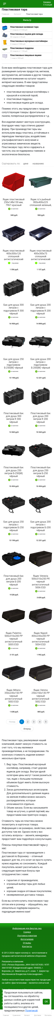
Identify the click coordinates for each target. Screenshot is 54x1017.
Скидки (27, 932)
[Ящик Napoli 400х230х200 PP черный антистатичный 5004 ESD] (40, 615)
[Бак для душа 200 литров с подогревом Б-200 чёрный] (40, 504)
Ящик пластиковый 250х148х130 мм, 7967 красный (13, 202)
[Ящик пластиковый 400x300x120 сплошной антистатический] (13, 233)
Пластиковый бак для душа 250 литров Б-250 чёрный (41, 472)
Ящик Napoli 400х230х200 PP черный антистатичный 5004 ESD (41, 639)
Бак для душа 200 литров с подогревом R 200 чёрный (40, 309)
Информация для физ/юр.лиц (27, 928)
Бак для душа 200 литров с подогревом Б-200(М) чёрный (40, 363)
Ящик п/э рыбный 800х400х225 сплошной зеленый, (40, 202)
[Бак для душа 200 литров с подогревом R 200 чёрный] (40, 287)
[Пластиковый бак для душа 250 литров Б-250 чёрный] (40, 450)
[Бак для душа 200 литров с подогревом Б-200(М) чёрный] (40, 342)
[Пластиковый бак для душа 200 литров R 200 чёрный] (40, 396)
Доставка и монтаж (27, 935)
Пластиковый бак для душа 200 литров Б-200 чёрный (14, 580)
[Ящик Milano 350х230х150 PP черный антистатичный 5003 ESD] (13, 673)
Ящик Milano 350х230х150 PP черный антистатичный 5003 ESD (13, 696)
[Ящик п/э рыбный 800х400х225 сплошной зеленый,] (40, 182)
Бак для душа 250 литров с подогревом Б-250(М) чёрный (13, 363)
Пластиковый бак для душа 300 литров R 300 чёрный (14, 417)
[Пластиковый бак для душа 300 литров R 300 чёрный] (13, 396)
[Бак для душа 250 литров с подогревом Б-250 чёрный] (13, 504)
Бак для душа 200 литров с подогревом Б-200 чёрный (40, 526)
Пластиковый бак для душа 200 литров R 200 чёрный (41, 417)
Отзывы (27, 943)
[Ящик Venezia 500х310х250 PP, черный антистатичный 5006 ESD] (40, 558)
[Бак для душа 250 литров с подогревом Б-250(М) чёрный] (13, 342)
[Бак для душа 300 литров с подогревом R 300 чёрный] (13, 287)
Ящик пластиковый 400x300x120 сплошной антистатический (13, 255)
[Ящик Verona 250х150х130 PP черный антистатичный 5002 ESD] (40, 673)
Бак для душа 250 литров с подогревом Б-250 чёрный (13, 526)
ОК (46, 1001)
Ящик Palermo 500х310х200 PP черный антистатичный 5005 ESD (13, 639)
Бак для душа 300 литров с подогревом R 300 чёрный (13, 309)
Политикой (31, 1010)
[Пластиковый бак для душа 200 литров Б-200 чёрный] (13, 558)
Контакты (27, 946)
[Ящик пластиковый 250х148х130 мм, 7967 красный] (13, 182)
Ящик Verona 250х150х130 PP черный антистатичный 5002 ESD (41, 696)
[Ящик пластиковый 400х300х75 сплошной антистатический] (40, 233)
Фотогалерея (27, 939)
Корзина (47, 2)
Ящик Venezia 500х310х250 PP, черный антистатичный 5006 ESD (41, 581)
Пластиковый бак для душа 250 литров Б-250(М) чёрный (14, 472)
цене (25, 163)
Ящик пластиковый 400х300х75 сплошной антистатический (40, 255)
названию (38, 163)
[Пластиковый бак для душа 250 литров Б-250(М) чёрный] (13, 450)
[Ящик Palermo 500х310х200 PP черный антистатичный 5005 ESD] (13, 615)
